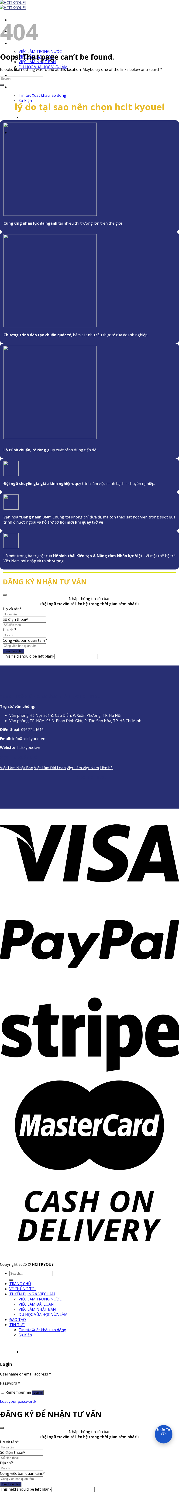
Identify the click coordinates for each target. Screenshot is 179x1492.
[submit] (5, 595)
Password (10, 1383)
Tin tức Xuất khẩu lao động (42, 95)
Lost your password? (18, 1401)
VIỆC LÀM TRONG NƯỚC (40, 51)
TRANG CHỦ (20, 1283)
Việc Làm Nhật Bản (16, 767)
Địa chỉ (8, 629)
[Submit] (2, 85)
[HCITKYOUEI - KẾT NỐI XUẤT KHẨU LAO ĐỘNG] (13, 5)
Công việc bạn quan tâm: (24, 640)
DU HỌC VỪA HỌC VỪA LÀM (43, 1314)
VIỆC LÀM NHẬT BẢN (37, 1309)
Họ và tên (11, 608)
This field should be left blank (28, 656)
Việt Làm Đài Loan (50, 767)
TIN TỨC (17, 86)
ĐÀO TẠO (17, 75)
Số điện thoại (14, 619)
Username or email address (25, 1374)
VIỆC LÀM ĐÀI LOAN (36, 1304)
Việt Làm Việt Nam (83, 767)
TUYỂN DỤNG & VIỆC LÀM (32, 1293)
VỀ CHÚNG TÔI (22, 1288)
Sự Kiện (25, 1335)
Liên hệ (106, 767)
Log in (38, 1392)
